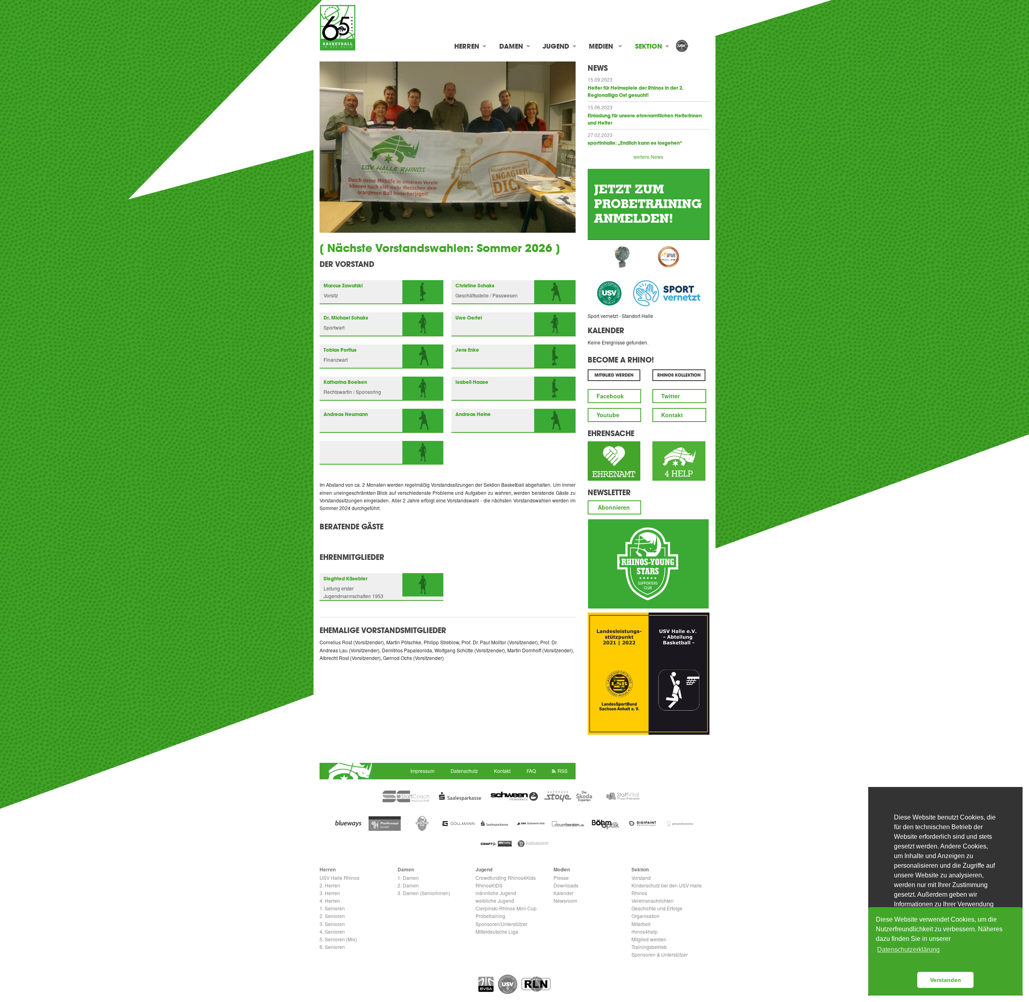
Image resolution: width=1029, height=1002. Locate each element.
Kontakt (672, 415)
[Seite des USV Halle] (507, 984)
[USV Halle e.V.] (682, 46)
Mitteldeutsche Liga (497, 931)
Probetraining (490, 915)
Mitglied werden (648, 939)
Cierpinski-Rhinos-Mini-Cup (506, 908)
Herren (466, 46)
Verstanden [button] (945, 980)
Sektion (648, 46)
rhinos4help (644, 931)
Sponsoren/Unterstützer (501, 923)
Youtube (607, 415)
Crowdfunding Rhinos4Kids (506, 877)
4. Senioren (332, 931)
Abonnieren (614, 507)
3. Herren (330, 892)
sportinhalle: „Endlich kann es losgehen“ (635, 143)
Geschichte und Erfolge (657, 908)
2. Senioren (332, 915)
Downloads (565, 885)
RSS (563, 770)
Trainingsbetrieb (649, 946)
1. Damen (408, 877)
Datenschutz (464, 770)
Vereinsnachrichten (652, 900)
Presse (561, 877)
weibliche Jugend (495, 900)
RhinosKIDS (489, 885)
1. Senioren (332, 908)
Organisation (645, 915)
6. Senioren (332, 946)
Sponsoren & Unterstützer (659, 954)
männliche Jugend (496, 892)
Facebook (610, 396)
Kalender (606, 330)
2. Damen (408, 885)
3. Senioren (332, 923)
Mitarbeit (640, 923)
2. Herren (330, 885)
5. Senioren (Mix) (338, 939)
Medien (601, 46)
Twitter (670, 396)
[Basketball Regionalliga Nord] (536, 984)
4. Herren (330, 900)
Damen (511, 46)
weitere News (648, 156)
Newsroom (565, 900)
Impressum (422, 770)
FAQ (531, 770)
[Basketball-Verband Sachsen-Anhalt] (486, 984)
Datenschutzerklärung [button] (908, 949)
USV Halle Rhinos (339, 877)
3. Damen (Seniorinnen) (424, 892)
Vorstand (641, 877)
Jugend (556, 46)
